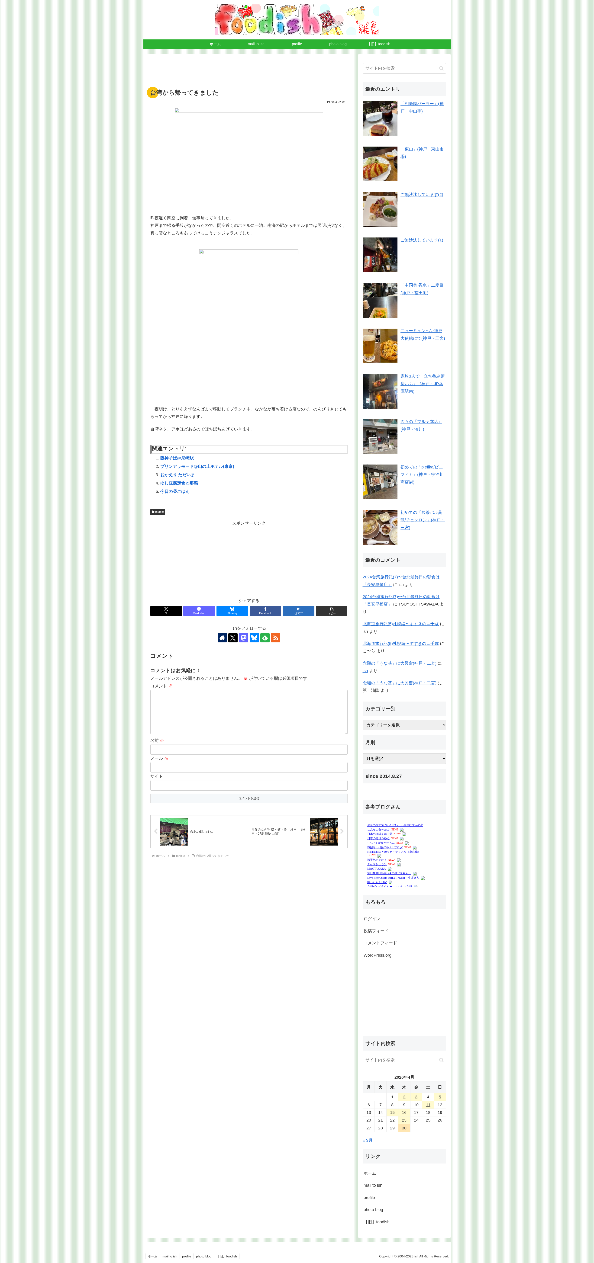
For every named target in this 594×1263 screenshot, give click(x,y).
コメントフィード (380, 943)
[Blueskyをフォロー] (254, 637)
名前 (157, 740)
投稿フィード (376, 931)
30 (404, 1128)
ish (365, 670)
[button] (331, 611)
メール (159, 758)
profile (369, 1197)
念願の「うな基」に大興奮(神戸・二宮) (399, 663)
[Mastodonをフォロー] (243, 637)
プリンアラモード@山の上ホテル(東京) (197, 466)
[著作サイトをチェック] (222, 637)
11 (428, 1105)
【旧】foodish (377, 1222)
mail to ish (373, 1185)
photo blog (373, 1209)
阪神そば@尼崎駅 (177, 458)
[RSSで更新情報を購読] (275, 637)
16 (404, 1112)
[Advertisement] (249, 73)
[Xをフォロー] (233, 637)
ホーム (370, 1173)
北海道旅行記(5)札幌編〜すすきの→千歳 (401, 624)
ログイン (372, 919)
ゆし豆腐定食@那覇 (179, 483)
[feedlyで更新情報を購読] (265, 637)
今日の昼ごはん (175, 491)
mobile (159, 511)
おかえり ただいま (177, 474)
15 (392, 1112)
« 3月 (368, 1140)
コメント (161, 686)
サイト (156, 776)
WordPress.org (377, 955)
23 (404, 1120)
